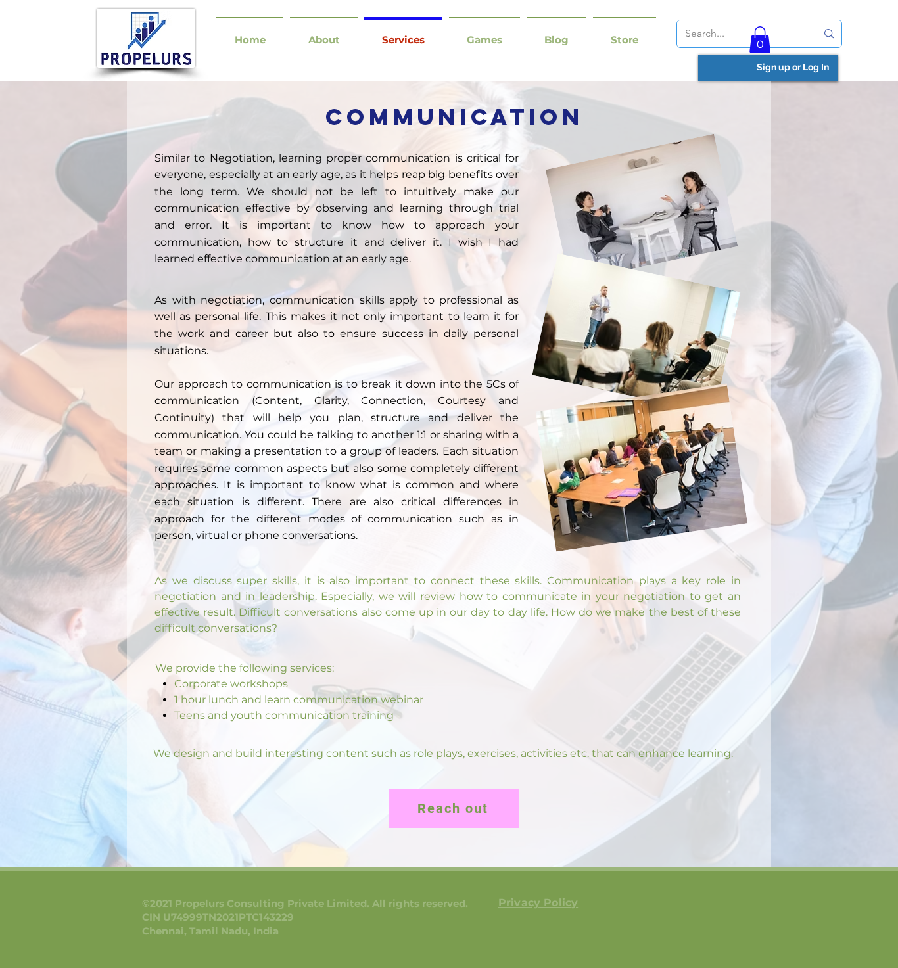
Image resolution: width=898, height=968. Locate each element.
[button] (324, 34)
